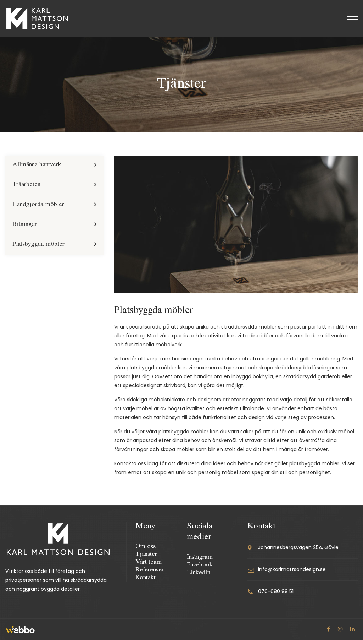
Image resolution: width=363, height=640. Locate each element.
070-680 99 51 (276, 591)
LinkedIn (198, 573)
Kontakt (145, 578)
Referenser (149, 570)
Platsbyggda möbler (38, 245)
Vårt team (148, 562)
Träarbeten (26, 185)
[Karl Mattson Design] (37, 18)
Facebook (200, 565)
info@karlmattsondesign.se (292, 569)
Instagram (200, 557)
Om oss (145, 547)
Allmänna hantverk (36, 165)
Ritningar (24, 225)
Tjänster (146, 555)
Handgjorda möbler (38, 205)
